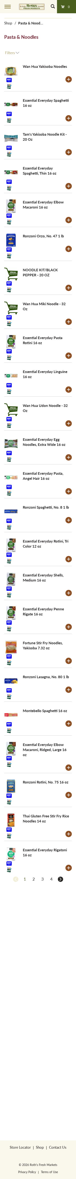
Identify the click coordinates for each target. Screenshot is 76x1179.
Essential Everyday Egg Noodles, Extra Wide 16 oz (44, 442)
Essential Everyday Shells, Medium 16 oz (43, 577)
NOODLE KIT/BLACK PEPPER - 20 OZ (40, 272)
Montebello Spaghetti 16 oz (45, 710)
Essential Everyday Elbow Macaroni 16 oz (43, 204)
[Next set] (60, 879)
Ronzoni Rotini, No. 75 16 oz (45, 782)
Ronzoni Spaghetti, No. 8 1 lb (46, 507)
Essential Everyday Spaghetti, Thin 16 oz (39, 171)
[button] (68, 79)
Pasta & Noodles (31, 22)
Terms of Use (49, 1172)
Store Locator (20, 1147)
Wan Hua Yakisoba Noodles (45, 66)
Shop (8, 22)
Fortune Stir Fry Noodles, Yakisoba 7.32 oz (43, 645)
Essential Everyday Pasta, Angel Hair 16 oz (43, 476)
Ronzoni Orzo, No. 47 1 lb (43, 235)
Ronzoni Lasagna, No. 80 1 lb (46, 676)
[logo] (32, 6)
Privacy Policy (27, 1172)
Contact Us (57, 1147)
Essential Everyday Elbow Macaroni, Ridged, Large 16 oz (44, 749)
